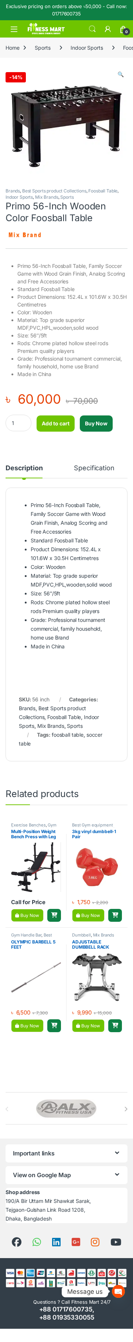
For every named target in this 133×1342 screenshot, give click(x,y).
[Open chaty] (118, 1291)
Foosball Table (102, 191)
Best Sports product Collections (54, 191)
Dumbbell (81, 935)
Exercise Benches (28, 825)
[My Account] (108, 29)
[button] (120, 74)
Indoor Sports (87, 48)
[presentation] (125, 1109)
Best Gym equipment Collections (92, 827)
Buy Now (96, 423)
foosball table (67, 735)
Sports (42, 48)
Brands (13, 191)
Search (92, 29)
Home (12, 48)
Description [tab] (24, 468)
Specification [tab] (94, 468)
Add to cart (55, 423)
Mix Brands (46, 197)
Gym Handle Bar (26, 935)
